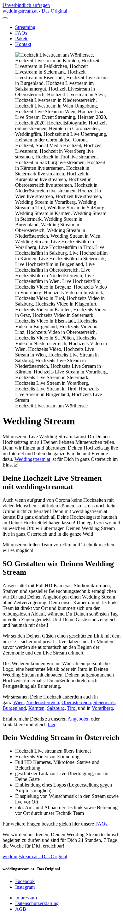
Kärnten (36, 708)
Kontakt (23, 44)
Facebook (25, 881)
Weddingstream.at (32, 459)
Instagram (25, 887)
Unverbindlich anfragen (26, 5)
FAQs (21, 33)
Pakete (21, 38)
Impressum (26, 897)
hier (51, 724)
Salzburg (56, 708)
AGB (20, 909)
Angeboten (78, 718)
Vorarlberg (102, 708)
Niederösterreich (42, 702)
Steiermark (104, 702)
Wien (18, 702)
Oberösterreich (76, 702)
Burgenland (14, 708)
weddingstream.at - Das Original (35, 856)
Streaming (25, 27)
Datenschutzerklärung (37, 903)
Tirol (72, 708)
